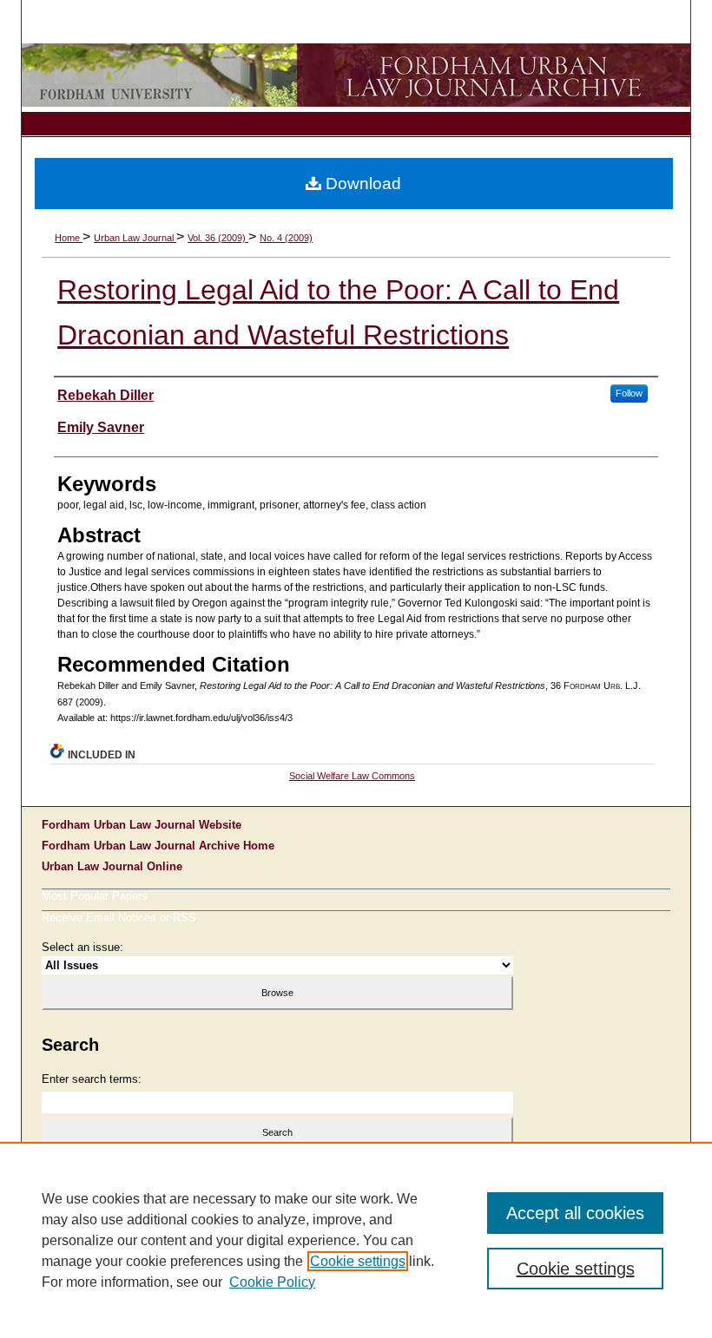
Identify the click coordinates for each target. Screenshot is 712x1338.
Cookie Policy (272, 1282)
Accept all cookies (575, 1213)
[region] (356, 1240)
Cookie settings (357, 1261)
